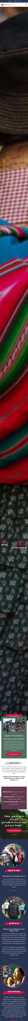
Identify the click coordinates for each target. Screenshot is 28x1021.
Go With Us (13, 959)
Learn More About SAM (14, 830)
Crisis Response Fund (14, 754)
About (9, 1)
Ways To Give (13, 890)
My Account (18, 1)
